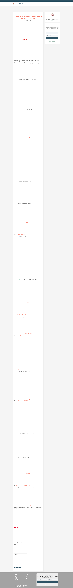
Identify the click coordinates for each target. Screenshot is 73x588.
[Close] (43, 282)
